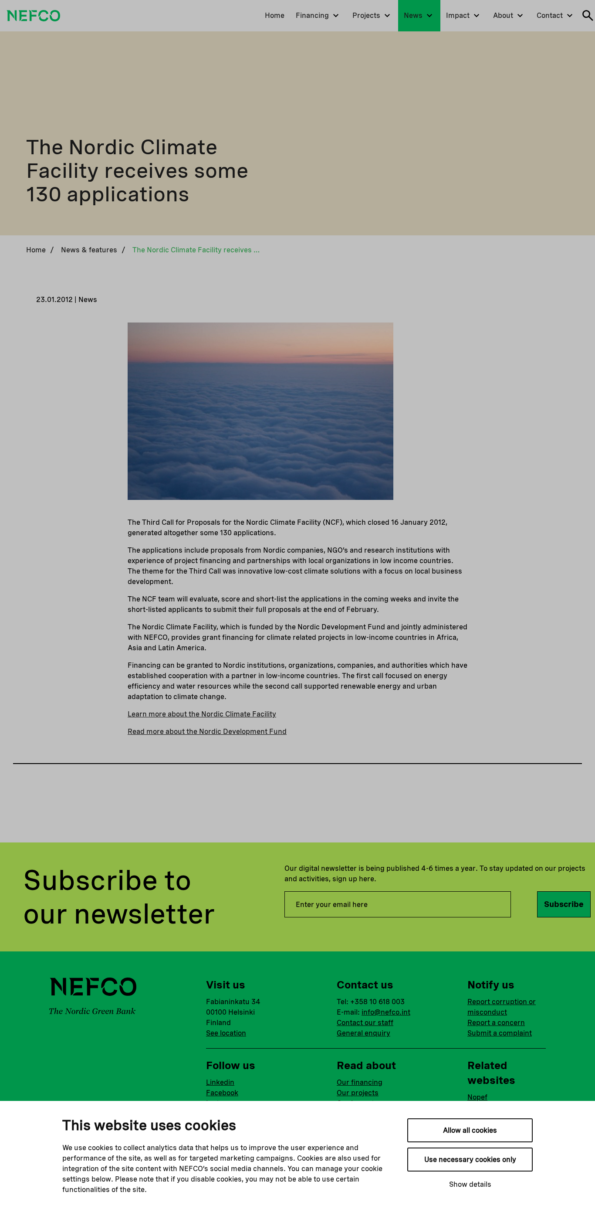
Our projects (358, 1093)
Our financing (359, 1082)
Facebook (222, 1093)
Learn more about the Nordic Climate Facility (202, 714)
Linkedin (220, 1082)
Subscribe (564, 904)
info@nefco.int (386, 1012)
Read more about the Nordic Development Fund (207, 731)
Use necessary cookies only (470, 1159)
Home (36, 250)
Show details (470, 1184)
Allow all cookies (470, 1130)
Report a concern (496, 1023)
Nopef (477, 1097)
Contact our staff (365, 1023)
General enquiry (363, 1033)
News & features (89, 250)
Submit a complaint (499, 1033)
